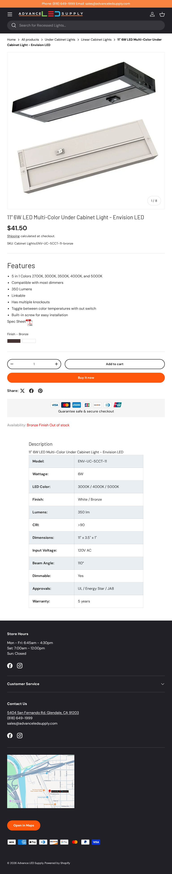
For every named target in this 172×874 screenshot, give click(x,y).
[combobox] (86, 25)
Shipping (13, 236)
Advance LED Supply (30, 863)
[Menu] (10, 14)
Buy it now (86, 378)
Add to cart (114, 364)
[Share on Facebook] (31, 390)
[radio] (14, 341)
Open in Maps (23, 825)
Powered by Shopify (57, 863)
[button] (162, 14)
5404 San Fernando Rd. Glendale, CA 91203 (43, 712)
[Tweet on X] (22, 390)
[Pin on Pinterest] (40, 390)
